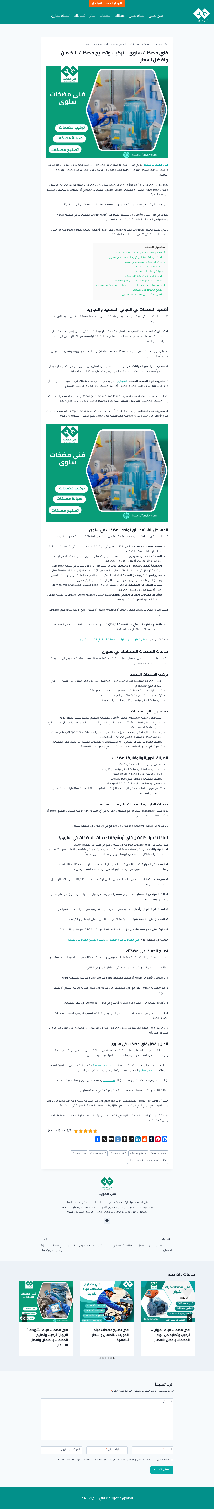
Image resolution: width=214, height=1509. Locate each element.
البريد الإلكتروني (116, 1449)
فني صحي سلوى (148, 1070)
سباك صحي (137, 15)
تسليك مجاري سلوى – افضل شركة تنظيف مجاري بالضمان (143, 1245)
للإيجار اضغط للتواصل (107, 3)
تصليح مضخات (138, 1153)
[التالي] (24, 1318)
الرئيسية (163, 44)
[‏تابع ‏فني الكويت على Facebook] (107, 1221)
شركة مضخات (118, 1153)
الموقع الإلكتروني (70, 1449)
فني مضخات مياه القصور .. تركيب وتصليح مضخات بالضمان (103, 940)
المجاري (122, 381)
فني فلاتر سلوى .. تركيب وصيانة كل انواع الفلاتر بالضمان (112, 639)
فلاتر (93, 15)
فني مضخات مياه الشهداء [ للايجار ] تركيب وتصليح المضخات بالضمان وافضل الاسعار (47, 1337)
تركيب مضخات (158, 1153)
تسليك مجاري (60, 15)
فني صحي (156, 15)
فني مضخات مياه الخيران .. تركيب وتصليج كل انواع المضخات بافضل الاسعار (170, 1335)
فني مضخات (79, 1153)
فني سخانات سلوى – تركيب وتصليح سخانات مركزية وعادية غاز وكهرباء (71, 1245)
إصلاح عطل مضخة (104, 1065)
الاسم (167, 1449)
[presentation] (168, 1301)
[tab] (114, 1358)
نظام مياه (109, 1080)
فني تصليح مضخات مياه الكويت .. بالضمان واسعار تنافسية (110, 1335)
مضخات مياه (136, 1160)
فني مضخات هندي (156, 1160)
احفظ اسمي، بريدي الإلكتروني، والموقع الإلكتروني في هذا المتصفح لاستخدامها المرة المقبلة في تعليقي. (113, 1460)
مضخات (105, 15)
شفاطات (79, 15)
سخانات (119, 15)
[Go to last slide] (189, 1318)
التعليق (166, 1401)
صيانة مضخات (98, 1153)
